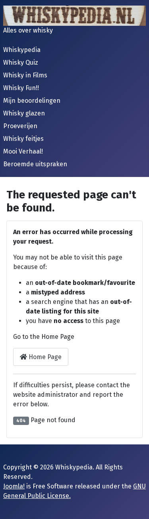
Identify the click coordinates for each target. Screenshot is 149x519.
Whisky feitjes (23, 138)
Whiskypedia (22, 50)
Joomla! (14, 486)
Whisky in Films (25, 75)
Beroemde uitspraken (35, 164)
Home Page (44, 357)
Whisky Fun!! (21, 88)
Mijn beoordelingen (31, 100)
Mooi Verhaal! (23, 151)
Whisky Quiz (20, 62)
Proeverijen (20, 126)
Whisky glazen (24, 113)
